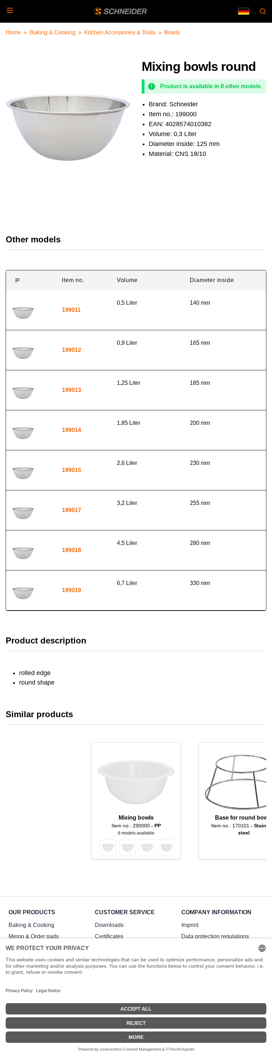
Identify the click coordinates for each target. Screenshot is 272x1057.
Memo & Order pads (33, 936)
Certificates (109, 936)
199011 (71, 310)
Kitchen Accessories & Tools (119, 32)
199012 (71, 350)
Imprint (189, 925)
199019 (71, 590)
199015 (71, 470)
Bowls (172, 32)
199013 (71, 390)
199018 (71, 550)
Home (13, 32)
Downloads (109, 925)
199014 (71, 430)
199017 (71, 510)
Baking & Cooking (52, 32)
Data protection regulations (215, 936)
